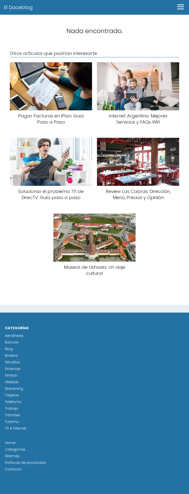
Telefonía (13, 401)
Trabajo (11, 408)
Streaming (14, 388)
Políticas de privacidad (25, 462)
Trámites (12, 415)
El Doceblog (18, 7)
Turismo (12, 421)
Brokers (11, 355)
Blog (9, 348)
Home (10, 442)
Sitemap (12, 456)
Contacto (13, 469)
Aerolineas (14, 335)
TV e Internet (15, 428)
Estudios (12, 362)
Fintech (11, 375)
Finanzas (12, 368)
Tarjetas (12, 395)
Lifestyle (11, 382)
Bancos (11, 342)
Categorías (15, 449)
